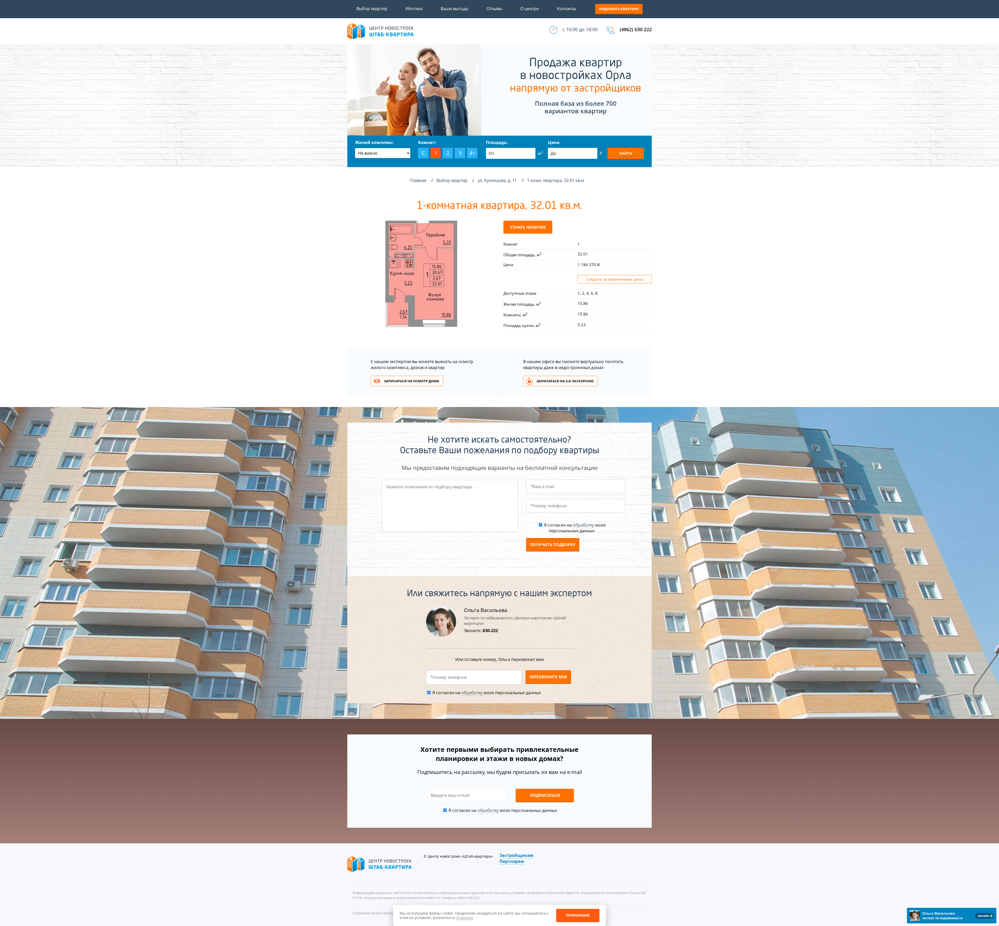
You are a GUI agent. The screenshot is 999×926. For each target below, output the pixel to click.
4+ (472, 152)
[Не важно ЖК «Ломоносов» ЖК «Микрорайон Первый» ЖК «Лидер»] (382, 153)
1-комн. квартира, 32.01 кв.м (556, 180)
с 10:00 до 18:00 (580, 29)
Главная (418, 180)
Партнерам (511, 861)
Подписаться (545, 795)
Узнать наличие (528, 227)
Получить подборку (552, 544)
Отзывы (494, 8)
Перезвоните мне (548, 676)
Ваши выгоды (454, 8)
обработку (583, 525)
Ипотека (414, 8)
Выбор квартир (371, 8)
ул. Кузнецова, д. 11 (498, 180)
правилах (464, 917)
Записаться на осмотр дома (411, 381)
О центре (529, 8)
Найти (625, 153)
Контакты (566, 8)
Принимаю (578, 915)
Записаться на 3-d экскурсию (565, 381)
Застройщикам (516, 855)
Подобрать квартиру (619, 8)
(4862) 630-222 (636, 29)
